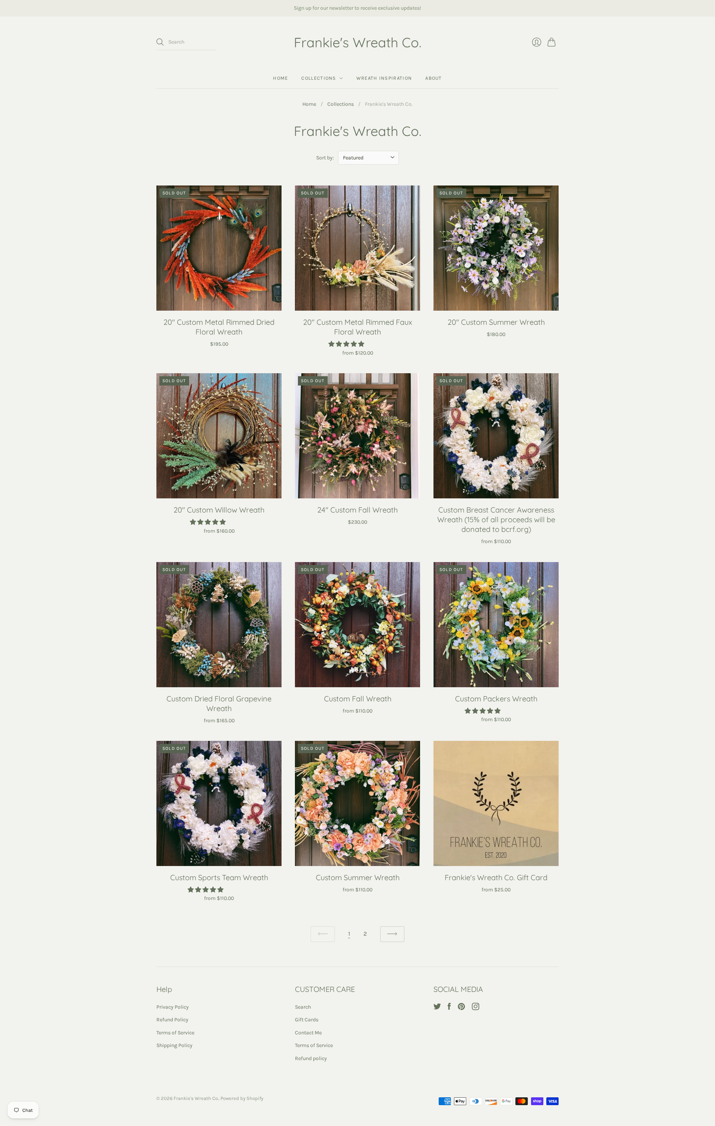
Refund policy (311, 1058)
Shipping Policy (174, 1045)
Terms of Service (175, 1033)
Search (303, 1007)
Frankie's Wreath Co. (358, 42)
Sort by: (325, 158)
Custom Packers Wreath (496, 698)
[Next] (392, 934)
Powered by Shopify (241, 1098)
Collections (318, 78)
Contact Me (308, 1033)
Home (280, 78)
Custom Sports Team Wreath (219, 877)
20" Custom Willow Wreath (219, 509)
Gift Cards (306, 1019)
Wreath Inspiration (384, 78)
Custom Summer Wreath (358, 877)
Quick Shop (218, 300)
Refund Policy (172, 1019)
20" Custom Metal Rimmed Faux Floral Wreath (357, 326)
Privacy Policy (172, 1007)
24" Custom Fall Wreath (357, 509)
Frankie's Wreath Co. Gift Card (496, 877)
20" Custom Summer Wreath (496, 322)
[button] (347, 344)
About (433, 78)
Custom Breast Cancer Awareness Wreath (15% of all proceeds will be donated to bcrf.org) (496, 519)
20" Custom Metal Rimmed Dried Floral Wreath (218, 326)
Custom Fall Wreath (357, 698)
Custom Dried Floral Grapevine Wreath (218, 703)
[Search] (160, 42)
